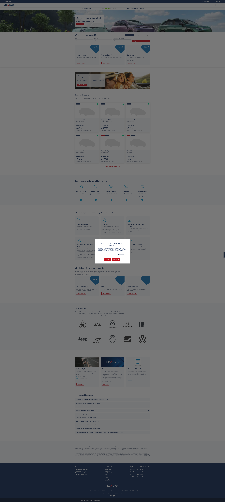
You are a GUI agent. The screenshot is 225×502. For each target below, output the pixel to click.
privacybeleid (121, 254)
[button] (122, 240)
